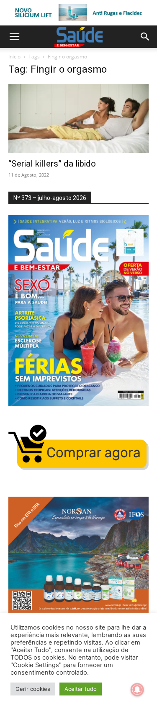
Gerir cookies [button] (32, 688)
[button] (14, 36)
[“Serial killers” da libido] (78, 118)
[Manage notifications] (137, 689)
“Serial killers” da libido (52, 164)
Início (14, 56)
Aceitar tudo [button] (80, 688)
